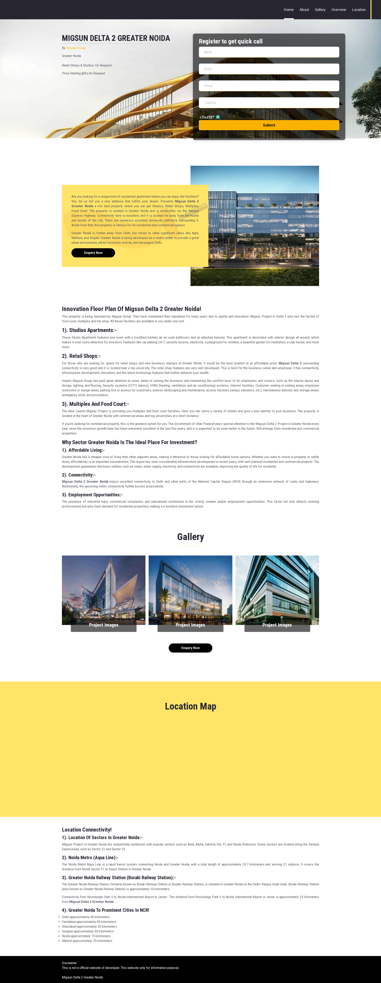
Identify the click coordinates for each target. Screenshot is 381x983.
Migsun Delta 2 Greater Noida (82, 977)
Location (359, 10)
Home (289, 10)
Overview (339, 10)
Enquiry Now (93, 253)
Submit (269, 125)
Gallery (320, 10)
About (304, 10)
